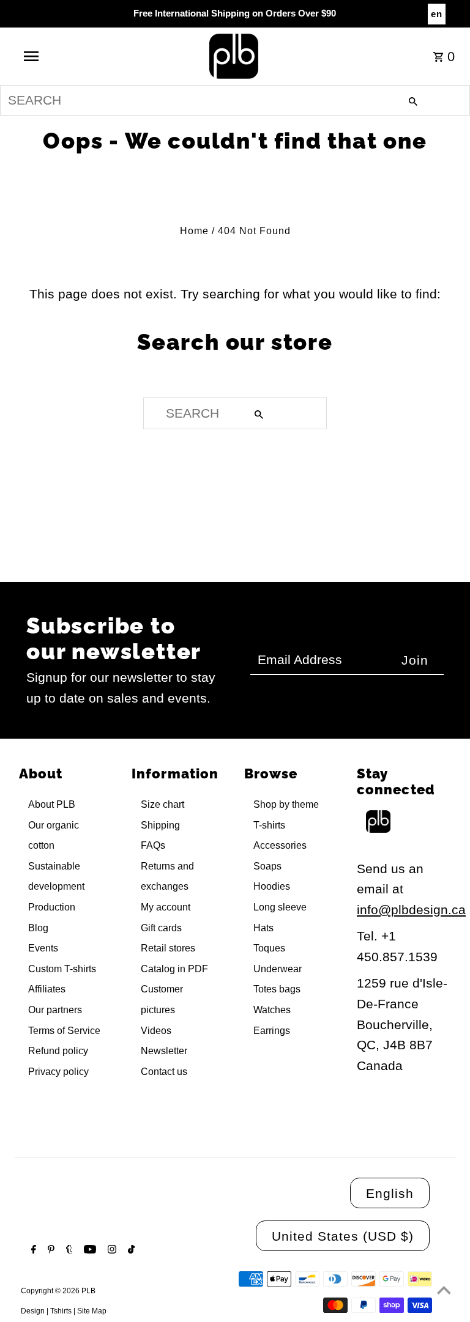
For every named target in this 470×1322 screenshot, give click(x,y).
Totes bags (276, 989)
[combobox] (235, 100)
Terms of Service (64, 1030)
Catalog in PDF (174, 969)
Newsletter (164, 1051)
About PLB (51, 804)
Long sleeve (280, 907)
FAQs (153, 845)
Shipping (160, 825)
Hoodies (271, 886)
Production (51, 907)
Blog (38, 928)
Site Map (91, 1311)
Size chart (162, 804)
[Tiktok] (130, 1250)
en (436, 14)
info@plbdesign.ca (411, 910)
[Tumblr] (68, 1250)
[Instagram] (110, 1250)
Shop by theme (286, 804)
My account (165, 907)
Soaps (267, 866)
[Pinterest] (49, 1250)
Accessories (280, 845)
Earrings (271, 1030)
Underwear (277, 969)
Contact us (164, 1071)
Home (194, 231)
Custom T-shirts (62, 969)
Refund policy (58, 1051)
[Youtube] (88, 1250)
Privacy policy (58, 1071)
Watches (272, 1010)
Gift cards (161, 928)
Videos (156, 1030)
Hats (263, 928)
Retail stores (168, 948)
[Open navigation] (54, 56)
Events (43, 948)
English (390, 1193)
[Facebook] (32, 1250)
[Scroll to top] (444, 1290)
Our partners (55, 1010)
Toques (269, 948)
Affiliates (46, 989)
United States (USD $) (343, 1236)
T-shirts (269, 825)
